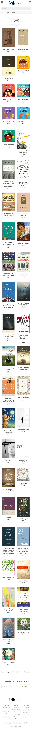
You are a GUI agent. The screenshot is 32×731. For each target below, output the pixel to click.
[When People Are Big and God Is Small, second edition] (23, 323)
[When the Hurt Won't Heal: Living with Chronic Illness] (9, 386)
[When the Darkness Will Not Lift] (23, 356)
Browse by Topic (26, 710)
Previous (5, 672)
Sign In (25, 723)
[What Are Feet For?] (9, 113)
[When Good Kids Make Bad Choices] (9, 261)
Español (26, 716)
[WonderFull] (23, 474)
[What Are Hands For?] (23, 113)
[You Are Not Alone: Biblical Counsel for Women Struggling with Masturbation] (9, 536)
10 (15, 672)
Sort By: (13, 25)
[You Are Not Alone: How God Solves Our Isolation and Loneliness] (23, 536)
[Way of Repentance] (9, 37)
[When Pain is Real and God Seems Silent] (9, 323)
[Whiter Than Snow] (23, 417)
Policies (16, 712)
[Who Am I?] (9, 448)
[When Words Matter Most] (23, 385)
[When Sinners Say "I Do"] (9, 356)
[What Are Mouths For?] (9, 136)
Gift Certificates (8, 723)
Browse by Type (26, 712)
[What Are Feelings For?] (23, 91)
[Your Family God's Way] (9, 627)
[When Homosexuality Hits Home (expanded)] (9, 292)
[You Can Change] (23, 569)
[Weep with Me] (9, 66)
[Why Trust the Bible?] (23, 448)
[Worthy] (9, 506)
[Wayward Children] (23, 37)
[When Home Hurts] (23, 262)
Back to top (27, 672)
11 (17, 672)
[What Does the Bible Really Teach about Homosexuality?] (9, 170)
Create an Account (18, 723)
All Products (26, 707)
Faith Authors (25, 714)
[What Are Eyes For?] (9, 91)
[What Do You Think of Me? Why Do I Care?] (23, 139)
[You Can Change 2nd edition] (9, 597)
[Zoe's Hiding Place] (23, 624)
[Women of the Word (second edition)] (9, 477)
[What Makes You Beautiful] (23, 202)
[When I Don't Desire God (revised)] (23, 291)
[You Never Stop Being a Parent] (23, 597)
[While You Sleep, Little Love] (9, 418)
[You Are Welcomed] (9, 567)
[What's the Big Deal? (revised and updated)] (9, 231)
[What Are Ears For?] (23, 62)
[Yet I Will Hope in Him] (23, 507)
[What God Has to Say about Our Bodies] (23, 170)
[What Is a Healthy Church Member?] (9, 202)
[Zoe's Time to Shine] (9, 654)
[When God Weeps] (23, 231)
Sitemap (16, 718)
